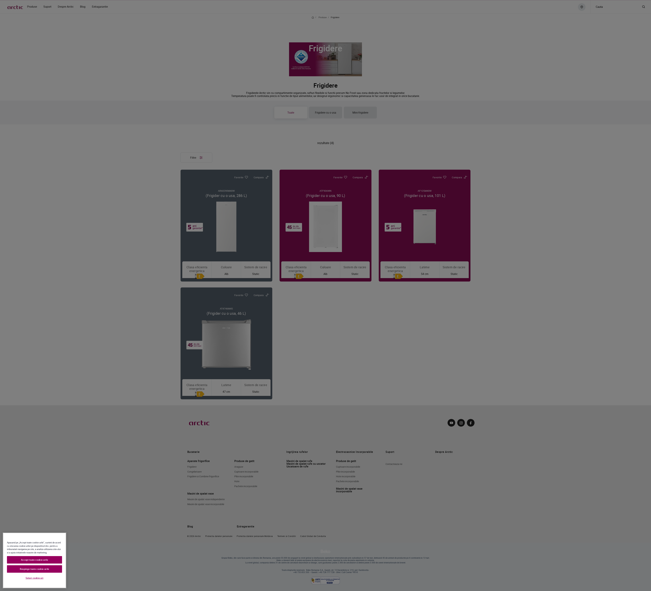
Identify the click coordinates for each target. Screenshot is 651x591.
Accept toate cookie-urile (34, 559)
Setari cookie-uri (34, 577)
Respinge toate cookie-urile (34, 568)
